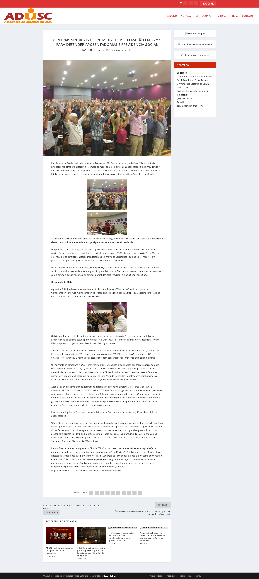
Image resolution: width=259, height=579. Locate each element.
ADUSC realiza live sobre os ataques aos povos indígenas (59, 550)
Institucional (203, 16)
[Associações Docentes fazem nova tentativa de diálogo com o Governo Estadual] (154, 528)
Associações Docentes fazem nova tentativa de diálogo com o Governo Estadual (152, 537)
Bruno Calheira (110, 576)
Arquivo (172, 16)
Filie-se (234, 16)
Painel (124, 50)
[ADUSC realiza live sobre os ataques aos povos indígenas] (60, 535)
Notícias (186, 16)
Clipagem (100, 50)
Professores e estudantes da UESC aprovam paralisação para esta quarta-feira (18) (121, 537)
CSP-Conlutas (113, 50)
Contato (247, 16)
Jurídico (221, 16)
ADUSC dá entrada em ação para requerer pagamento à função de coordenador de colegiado (91, 552)
